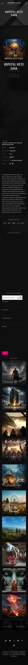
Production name (6, 318)
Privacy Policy (14, 651)
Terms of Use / (6, 651)
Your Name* (5, 301)
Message (4, 326)
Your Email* (5, 310)
